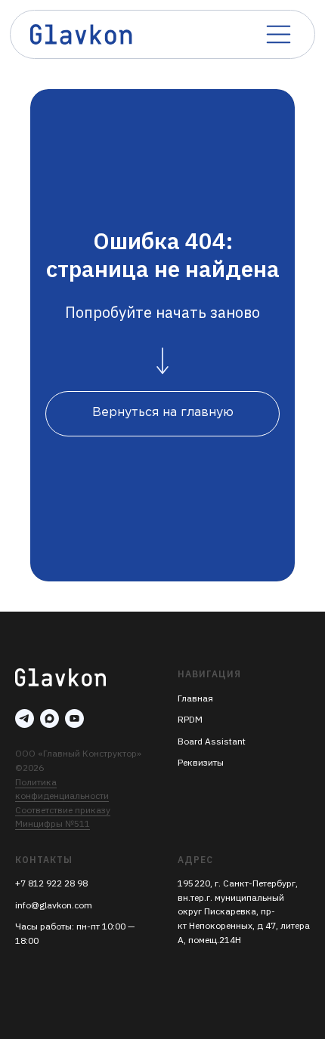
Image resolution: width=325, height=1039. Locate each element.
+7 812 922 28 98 (51, 883)
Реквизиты (201, 762)
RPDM (190, 719)
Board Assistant (212, 741)
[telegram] (24, 718)
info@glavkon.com (53, 905)
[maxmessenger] (49, 718)
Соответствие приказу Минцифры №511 (62, 817)
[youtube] (74, 718)
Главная (195, 698)
